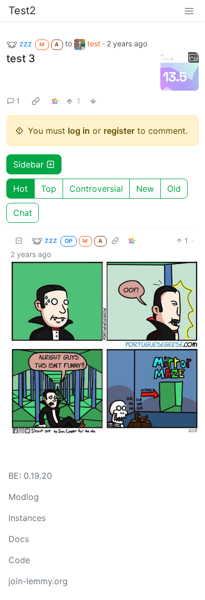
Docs (18, 539)
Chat (22, 213)
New (145, 188)
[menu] (189, 10)
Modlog (23, 496)
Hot (20, 188)
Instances (27, 518)
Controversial (96, 188)
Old (174, 188)
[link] (36, 101)
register (119, 130)
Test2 (22, 10)
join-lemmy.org (38, 581)
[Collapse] (19, 240)
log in (79, 130)
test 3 (20, 58)
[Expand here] (179, 71)
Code (19, 560)
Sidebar (28, 164)
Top (48, 188)
